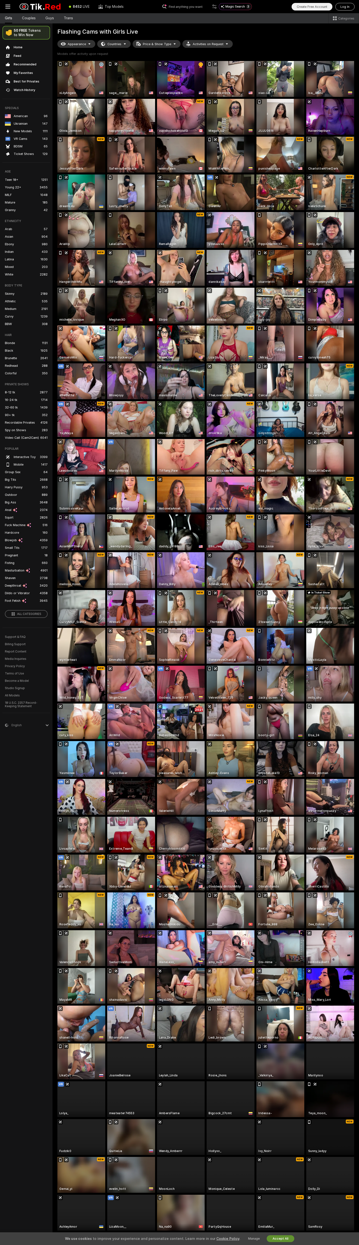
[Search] (214, 6)
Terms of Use (14, 673)
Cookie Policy (227, 1239)
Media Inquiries (15, 659)
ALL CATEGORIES (29, 614)
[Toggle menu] (8, 6)
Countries (114, 44)
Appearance (77, 44)
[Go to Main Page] (40, 6)
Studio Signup (15, 688)
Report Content (15, 651)
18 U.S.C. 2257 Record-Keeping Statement (21, 704)
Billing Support (15, 644)
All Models (12, 695)
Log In (344, 7)
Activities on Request (208, 44)
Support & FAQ (15, 637)
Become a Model (17, 681)
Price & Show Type (157, 44)
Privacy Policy (15, 666)
